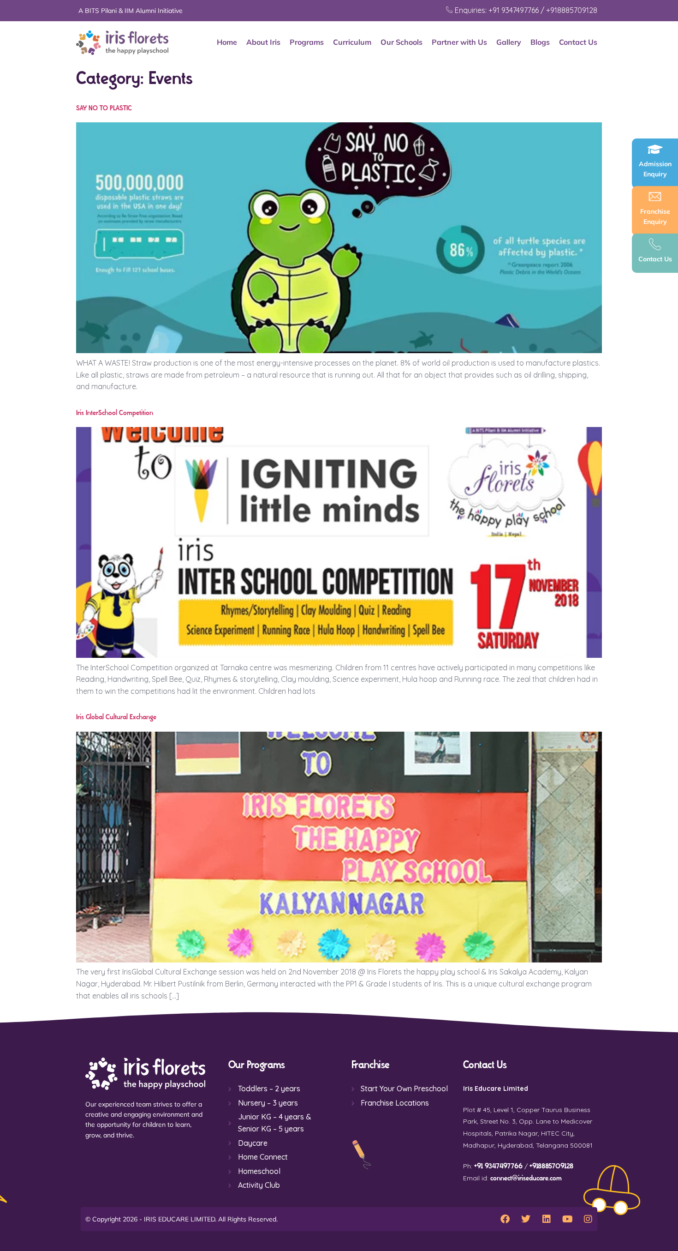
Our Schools (401, 42)
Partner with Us (459, 42)
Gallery (508, 42)
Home (227, 42)
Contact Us (578, 42)
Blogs (540, 42)
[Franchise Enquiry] (655, 197)
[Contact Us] (655, 244)
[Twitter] (525, 1219)
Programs (307, 42)
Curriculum (352, 42)
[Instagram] (588, 1219)
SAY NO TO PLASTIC (104, 108)
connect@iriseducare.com (526, 1178)
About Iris (263, 42)
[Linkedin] (546, 1219)
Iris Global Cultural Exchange (116, 717)
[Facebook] (505, 1219)
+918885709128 (551, 1166)
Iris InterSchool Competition (114, 412)
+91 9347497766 (498, 1166)
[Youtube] (567, 1219)
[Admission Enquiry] (655, 149)
